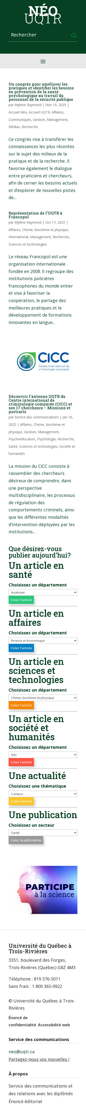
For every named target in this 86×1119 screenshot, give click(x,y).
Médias (14, 126)
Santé (13, 446)
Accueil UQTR (39, 112)
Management (57, 119)
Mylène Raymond (28, 105)
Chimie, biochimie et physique (45, 229)
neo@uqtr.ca (22, 1051)
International (18, 237)
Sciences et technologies (28, 244)
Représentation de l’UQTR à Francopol (35, 214)
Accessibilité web (54, 1024)
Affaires (58, 112)
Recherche (30, 126)
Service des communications (37, 417)
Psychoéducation (22, 439)
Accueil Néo (18, 112)
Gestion (39, 119)
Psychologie (46, 439)
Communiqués (20, 119)
